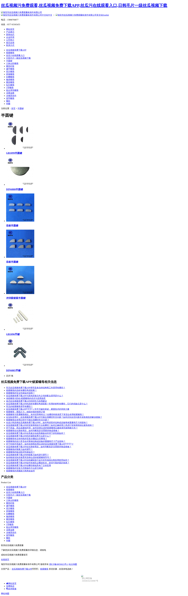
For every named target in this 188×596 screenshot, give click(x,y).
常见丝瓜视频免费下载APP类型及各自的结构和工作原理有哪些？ (35, 388)
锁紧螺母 (10, 53)
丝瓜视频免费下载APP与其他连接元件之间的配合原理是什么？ (34, 396)
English (106, 15)
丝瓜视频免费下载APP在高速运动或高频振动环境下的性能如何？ (35, 433)
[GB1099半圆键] (20, 148)
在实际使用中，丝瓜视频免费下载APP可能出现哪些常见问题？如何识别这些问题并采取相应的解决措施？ (54, 417)
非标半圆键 (12, 225)
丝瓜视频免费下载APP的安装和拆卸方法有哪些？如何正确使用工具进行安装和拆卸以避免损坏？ (50, 425)
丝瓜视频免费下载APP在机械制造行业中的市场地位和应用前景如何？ (37, 460)
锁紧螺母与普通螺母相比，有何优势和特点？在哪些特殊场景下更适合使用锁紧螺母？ (45, 414)
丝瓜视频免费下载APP (16, 50)
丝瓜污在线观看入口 (15, 55)
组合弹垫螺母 (12, 90)
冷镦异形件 (11, 96)
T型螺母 (10, 88)
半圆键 (9, 61)
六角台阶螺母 (12, 63)
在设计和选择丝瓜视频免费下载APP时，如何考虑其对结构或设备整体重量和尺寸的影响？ (47, 422)
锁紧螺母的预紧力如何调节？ (19, 449)
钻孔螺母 (10, 85)
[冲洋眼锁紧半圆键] (20, 293)
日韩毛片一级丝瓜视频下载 (18, 58)
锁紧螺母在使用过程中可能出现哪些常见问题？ (27, 420)
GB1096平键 (13, 334)
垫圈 (8, 104)
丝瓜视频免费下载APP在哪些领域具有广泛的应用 (28, 465)
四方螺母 (10, 71)
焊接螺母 (10, 74)
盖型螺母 (10, 98)
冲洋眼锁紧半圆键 (16, 298)
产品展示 (10, 32)
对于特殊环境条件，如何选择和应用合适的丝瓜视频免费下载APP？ (39, 444)
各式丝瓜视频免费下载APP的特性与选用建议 (26, 401)
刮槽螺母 (10, 77)
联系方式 (10, 45)
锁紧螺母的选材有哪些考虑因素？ (21, 390)
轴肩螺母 (10, 79)
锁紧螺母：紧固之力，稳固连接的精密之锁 (25, 412)
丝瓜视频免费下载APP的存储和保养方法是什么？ (28, 436)
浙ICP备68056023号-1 (58, 564)
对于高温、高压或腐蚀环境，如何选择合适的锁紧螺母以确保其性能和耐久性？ (42, 428)
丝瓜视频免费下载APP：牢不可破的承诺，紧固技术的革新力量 (37, 409)
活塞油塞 (10, 93)
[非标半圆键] (20, 221)
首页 (13, 108)
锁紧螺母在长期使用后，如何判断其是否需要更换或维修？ (32, 430)
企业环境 (10, 37)
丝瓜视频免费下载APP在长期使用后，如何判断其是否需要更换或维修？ (38, 447)
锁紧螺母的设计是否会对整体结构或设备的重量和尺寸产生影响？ (35, 441)
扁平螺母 (10, 69)
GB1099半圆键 (14, 153)
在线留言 (5, 559)
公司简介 (10, 40)
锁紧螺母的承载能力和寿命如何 (20, 471)
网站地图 (5, 593)
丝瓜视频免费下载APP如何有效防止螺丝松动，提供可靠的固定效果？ (37, 463)
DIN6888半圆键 (14, 189)
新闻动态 (10, 34)
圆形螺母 (10, 82)
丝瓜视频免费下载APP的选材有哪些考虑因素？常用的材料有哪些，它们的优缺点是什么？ (47, 404)
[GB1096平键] (20, 329)
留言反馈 (10, 43)
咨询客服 (12, 589)
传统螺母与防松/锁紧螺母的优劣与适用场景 (26, 398)
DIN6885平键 (13, 370)
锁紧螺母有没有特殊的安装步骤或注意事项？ (26, 439)
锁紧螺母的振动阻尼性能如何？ (20, 452)
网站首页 (10, 29)
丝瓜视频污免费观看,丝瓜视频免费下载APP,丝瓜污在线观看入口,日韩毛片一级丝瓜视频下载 (84, 5)
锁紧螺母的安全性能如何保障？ (20, 393)
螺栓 (8, 101)
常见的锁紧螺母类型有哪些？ (19, 406)
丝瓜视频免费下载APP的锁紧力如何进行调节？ (27, 455)
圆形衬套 (10, 66)
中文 (50, 15)
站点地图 (73, 564)
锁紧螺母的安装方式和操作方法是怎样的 (24, 468)
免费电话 (10, 586)
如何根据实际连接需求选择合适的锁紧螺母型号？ (28, 457)
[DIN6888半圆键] (20, 185)
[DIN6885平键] (20, 366)
